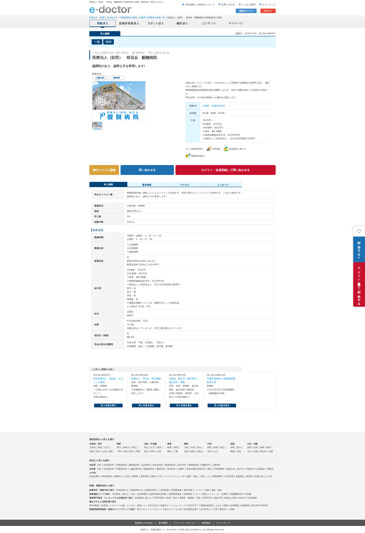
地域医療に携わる (143, 498)
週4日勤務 (94, 505)
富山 (146, 447)
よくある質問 (248, 4)
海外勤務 (252, 498)
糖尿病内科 (170, 465)
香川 (239, 447)
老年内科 (182, 465)
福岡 (249, 447)
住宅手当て (193, 505)
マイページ (235, 23)
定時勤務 (234, 505)
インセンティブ (178, 505)
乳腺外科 (250, 469)
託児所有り (206, 509)
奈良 (199, 447)
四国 (232, 444)
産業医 (249, 476)
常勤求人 (102, 23)
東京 (119, 447)
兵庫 (192, 447)
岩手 (106, 447)
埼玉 (134, 447)
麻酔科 (118, 476)
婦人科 (240, 469)
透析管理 (188, 490)
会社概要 (162, 523)
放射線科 (144, 476)
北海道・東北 (95, 444)
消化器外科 (109, 469)
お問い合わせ (228, 4)
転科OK (242, 498)
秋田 (98, 451)
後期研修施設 (175, 494)
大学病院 (116, 494)
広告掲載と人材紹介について (200, 4)
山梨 (159, 451)
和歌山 (200, 451)
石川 (153, 447)
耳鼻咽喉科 (219, 469)
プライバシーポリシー (184, 523)
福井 (159, 447)
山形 (104, 451)
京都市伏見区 (218, 106)
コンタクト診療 (201, 490)
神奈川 (126, 447)
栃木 (132, 451)
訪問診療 (164, 490)
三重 (176, 451)
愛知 (169, 451)
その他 (269, 476)
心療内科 (216, 465)
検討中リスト (246, 11)
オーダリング (156, 509)
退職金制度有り (208, 505)
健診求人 (182, 23)
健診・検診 (216, 490)
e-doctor (110, 9)
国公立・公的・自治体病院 (135, 494)
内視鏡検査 (176, 490)
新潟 (146, 451)
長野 (153, 451)
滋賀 (192, 451)
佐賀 (256, 447)
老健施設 (240, 476)
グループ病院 (200, 494)
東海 (169, 444)
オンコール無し (119, 505)
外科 (99, 469)
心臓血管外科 (135, 469)
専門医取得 (159, 498)
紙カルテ (168, 509)
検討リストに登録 (104, 170)
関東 (119, 444)
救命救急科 (107, 476)
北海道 (92, 447)
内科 (99, 465)
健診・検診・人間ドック (198, 476)
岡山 (222, 447)
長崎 (262, 447)
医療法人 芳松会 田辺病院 (146, 378)
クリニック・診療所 (218, 494)
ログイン (268, 11)
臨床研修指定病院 (158, 494)
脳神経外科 (149, 469)
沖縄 (271, 451)
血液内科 (146, 465)
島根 (216, 447)
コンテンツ (209, 23)
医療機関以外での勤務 (240, 494)
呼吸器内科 (121, 465)
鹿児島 (263, 451)
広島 (209, 451)
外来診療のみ (122, 490)
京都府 (205, 106)
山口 (216, 451)
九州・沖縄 (252, 444)
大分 (249, 451)
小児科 (126, 476)
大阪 (186, 447)
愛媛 (232, 451)
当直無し (105, 505)
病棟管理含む (152, 490)
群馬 (138, 451)
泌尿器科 (261, 469)
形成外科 (171, 469)
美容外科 (201, 469)
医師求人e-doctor (144, 523)
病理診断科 (217, 476)
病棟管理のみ (137, 490)
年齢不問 (217, 498)
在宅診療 (229, 476)
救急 (169, 498)
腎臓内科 (205, 465)
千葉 (119, 451)
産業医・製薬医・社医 (189, 498)
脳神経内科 (194, 465)
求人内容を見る (108, 405)
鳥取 (209, 447)
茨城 (125, 451)
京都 (186, 451)
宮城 (91, 451)
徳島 (232, 447)
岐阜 (169, 447)
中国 (209, 444)
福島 (111, 451)
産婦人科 (231, 469)
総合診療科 (94, 476)
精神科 (135, 476)
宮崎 (256, 451)
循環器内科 (134, 465)
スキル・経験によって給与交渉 (143, 505)
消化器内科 (109, 465)
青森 (100, 447)
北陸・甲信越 (150, 444)
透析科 (270, 469)
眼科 (210, 469)
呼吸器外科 (121, 469)
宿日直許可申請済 (260, 505)
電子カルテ (142, 509)
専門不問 (207, 498)
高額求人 (164, 505)
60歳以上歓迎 (230, 498)
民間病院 (188, 494)
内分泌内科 (157, 465)
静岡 (176, 447)
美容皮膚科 (191, 469)
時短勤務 (245, 505)
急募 (232, 509)
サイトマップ (269, 4)
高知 (239, 451)
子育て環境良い (220, 509)
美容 (175, 498)
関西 (186, 444)
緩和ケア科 (156, 476)
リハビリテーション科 (174, 476)
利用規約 (206, 523)
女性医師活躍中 (191, 509)
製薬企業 (259, 476)
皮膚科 (181, 469)
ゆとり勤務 (222, 505)
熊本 (269, 447)
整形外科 (161, 469)
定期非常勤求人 (129, 23)
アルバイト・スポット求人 (156, 23)
